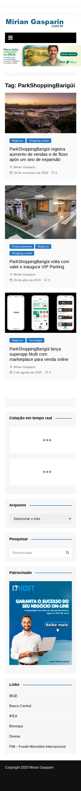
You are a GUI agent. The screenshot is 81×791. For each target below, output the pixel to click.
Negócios (17, 140)
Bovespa (16, 726)
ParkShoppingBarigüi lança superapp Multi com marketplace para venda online (39, 354)
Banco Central (20, 706)
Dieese (14, 736)
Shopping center (39, 140)
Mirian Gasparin (24, 167)
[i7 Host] (40, 623)
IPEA (13, 716)
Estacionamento (22, 246)
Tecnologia (35, 340)
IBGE (13, 696)
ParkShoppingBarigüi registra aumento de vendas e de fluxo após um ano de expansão (39, 154)
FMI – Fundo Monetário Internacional (37, 746)
